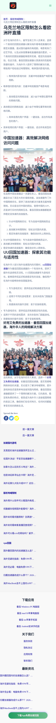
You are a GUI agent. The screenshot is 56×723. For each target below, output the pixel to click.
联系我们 (28, 661)
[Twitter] (11, 418)
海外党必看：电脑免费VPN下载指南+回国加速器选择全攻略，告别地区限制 (19, 567)
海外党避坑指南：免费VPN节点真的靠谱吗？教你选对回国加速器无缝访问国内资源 (19, 559)
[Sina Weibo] (16, 418)
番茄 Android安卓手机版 (28, 626)
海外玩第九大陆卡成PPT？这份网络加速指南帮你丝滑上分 (19, 483)
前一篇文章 (28, 429)
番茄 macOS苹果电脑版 (28, 613)
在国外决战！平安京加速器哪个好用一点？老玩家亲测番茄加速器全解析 (19, 459)
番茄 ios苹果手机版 (28, 620)
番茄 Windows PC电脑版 (28, 607)
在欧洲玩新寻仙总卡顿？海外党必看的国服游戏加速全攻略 (19, 475)
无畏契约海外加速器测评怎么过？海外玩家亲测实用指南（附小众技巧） (19, 450)
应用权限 (28, 654)
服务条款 (28, 641)
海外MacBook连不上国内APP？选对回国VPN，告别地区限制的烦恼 (19, 583)
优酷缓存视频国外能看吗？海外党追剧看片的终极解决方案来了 (19, 509)
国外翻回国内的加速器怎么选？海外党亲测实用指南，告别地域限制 (19, 551)
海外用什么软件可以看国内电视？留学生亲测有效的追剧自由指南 (19, 500)
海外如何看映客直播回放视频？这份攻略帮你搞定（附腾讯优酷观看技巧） (19, 525)
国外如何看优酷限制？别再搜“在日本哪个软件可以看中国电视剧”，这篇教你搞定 (19, 517)
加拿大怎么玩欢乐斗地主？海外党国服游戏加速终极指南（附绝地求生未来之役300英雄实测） (19, 467)
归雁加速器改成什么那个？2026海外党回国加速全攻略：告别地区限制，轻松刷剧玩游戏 (19, 575)
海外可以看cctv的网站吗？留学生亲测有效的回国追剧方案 (19, 533)
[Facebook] (6, 418)
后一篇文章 (28, 435)
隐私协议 (28, 648)
